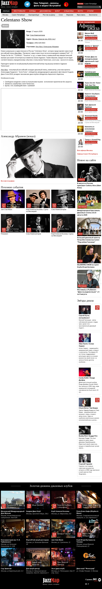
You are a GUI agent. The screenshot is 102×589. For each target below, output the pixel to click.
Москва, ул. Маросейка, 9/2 (61, 514)
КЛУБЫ (32, 11)
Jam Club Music (11, 206)
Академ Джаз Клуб (33, 511)
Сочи (61, 15)
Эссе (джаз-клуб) (91, 112)
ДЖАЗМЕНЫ (45, 11)
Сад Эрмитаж (6, 568)
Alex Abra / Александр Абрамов (47, 47)
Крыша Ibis (88, 144)
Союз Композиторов (37, 35)
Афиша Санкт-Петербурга (87, 154)
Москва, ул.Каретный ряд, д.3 (12, 571)
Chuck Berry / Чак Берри (88, 408)
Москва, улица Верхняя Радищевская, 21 (85, 545)
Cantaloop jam (90, 72)
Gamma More (89, 136)
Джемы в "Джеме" (92, 46)
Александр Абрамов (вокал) (18, 136)
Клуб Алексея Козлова (93, 77)
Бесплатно (93, 15)
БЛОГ (57, 11)
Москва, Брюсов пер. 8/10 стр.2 (43, 39)
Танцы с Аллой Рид (92, 139)
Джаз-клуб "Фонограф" (85, 568)
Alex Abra (18, 53)
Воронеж (69, 15)
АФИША (6, 11)
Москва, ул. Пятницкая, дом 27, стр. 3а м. (63, 572)
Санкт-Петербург (90, 4)
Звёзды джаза (85, 300)
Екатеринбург (34, 15)
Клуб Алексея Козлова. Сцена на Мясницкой (37, 207)
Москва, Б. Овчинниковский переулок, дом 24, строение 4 (37, 572)
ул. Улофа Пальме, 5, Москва (87, 571)
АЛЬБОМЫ (69, 11)
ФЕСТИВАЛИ (19, 11)
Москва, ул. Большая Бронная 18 (37, 543)
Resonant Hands (91, 116)
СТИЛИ (90, 11)
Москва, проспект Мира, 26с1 (37, 514)
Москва (80, 4)
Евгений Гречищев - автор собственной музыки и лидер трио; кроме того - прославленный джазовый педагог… (88, 324)
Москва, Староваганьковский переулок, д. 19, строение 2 (87, 516)
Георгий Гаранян (85, 464)
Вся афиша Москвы (85, 150)
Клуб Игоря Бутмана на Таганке (93, 41)
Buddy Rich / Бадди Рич (88, 436)
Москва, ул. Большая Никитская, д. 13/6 (8, 545)
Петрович (12, 231)
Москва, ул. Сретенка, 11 (60, 542)
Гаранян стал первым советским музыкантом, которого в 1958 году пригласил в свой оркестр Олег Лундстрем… (89, 470)
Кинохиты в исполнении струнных (90, 129)
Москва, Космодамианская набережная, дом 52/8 (11, 516)
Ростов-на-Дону (49, 15)
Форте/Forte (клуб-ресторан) (37, 540)
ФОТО (80, 11)
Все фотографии (7, 181)
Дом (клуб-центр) (33, 568)
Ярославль (81, 15)
